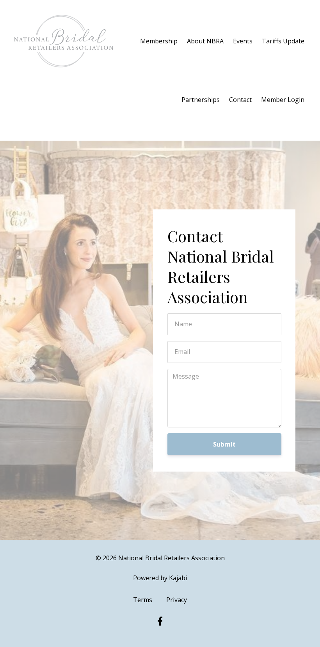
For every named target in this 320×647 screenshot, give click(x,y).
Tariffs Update (283, 41)
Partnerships (200, 99)
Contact (240, 99)
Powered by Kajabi (160, 578)
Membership (159, 41)
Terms (142, 599)
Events (242, 41)
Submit (224, 444)
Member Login (282, 99)
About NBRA (205, 41)
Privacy (176, 599)
